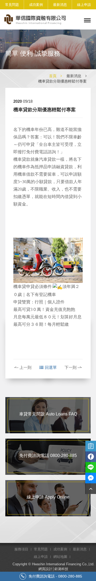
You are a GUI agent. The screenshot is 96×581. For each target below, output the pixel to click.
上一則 (25, 367)
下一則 (71, 367)
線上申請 (84, 5)
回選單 (51, 367)
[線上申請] (91, 446)
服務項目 (21, 549)
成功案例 (36, 5)
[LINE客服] (91, 467)
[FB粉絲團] (91, 456)
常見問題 (12, 5)
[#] (91, 488)
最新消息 (60, 5)
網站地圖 (60, 557)
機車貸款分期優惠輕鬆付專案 (62, 81)
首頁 (53, 76)
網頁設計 (45, 569)
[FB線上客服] (91, 478)
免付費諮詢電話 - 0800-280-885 (54, 576)
